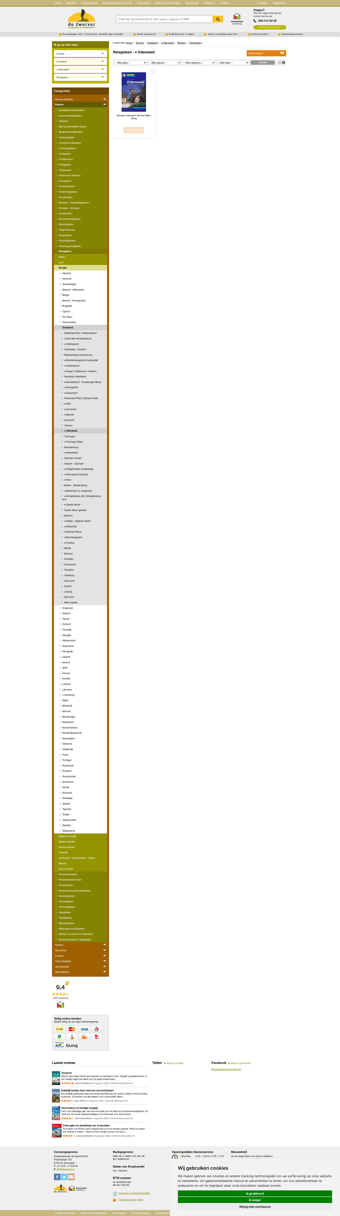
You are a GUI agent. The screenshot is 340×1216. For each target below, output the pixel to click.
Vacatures (209, 3)
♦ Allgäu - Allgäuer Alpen (77, 520)
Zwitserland (68, 830)
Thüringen (69, 436)
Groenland (68, 645)
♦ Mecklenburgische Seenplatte (81, 360)
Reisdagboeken (67, 240)
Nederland (68, 722)
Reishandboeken (67, 874)
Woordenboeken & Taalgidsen (74, 939)
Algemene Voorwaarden (94, 1213)
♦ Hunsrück (70, 409)
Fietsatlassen (65, 159)
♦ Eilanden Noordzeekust (77, 338)
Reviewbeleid (162, 1213)
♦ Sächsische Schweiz (76, 474)
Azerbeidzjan (69, 284)
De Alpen (67, 316)
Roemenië (68, 765)
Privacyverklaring (141, 1213)
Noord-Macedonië (72, 732)
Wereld (62, 863)
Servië (65, 787)
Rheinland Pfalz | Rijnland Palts (81, 398)
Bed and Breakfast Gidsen (72, 126)
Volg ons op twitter (175, 1063)
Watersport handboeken (71, 928)
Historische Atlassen (69, 175)
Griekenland (69, 640)
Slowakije (67, 798)
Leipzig (68, 591)
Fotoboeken (65, 170)
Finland (66, 624)
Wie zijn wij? (192, 3)
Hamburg (69, 575)
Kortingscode (119, 1213)
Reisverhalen (65, 885)
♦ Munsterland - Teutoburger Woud (82, 382)
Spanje (66, 803)
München (69, 596)
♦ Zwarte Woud (72, 504)
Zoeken (218, 19)
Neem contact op (271, 27)
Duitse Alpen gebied (75, 510)
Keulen (68, 586)
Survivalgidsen (66, 895)
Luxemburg (68, 694)
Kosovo (66, 673)
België (65, 294)
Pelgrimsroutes (66, 229)
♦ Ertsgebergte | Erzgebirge (78, 468)
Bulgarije (67, 305)
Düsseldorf (70, 564)
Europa (63, 267)
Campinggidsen (67, 148)
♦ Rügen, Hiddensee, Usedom (80, 371)
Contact (224, 3)
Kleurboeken (65, 197)
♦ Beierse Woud (72, 531)
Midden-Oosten (67, 841)
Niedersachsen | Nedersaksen (80, 332)
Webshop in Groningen (167, 3)
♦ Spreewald (71, 452)
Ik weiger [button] (255, 1200)
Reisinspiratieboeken (70, 879)
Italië (64, 667)
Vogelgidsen (65, 917)
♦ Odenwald (70, 430)
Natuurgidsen (65, 224)
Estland (66, 613)
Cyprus (66, 311)
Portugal (66, 760)
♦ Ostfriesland (71, 344)
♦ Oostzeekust (71, 365)
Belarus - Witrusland (73, 289)
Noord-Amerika (67, 847)
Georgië (66, 635)
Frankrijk (66, 629)
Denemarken (69, 322)
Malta (65, 700)
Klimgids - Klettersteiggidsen (73, 202)
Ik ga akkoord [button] (255, 1193)
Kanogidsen (65, 180)
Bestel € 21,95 (133, 130)
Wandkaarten (62, 966)
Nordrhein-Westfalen (75, 376)
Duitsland (67, 327)
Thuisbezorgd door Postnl (130, 1199)
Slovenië (67, 792)
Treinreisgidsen (66, 906)
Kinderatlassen (66, 186)
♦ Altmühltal (70, 526)
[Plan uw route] (71, 1177)
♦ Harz (67, 479)
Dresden (69, 558)
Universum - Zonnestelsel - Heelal (77, 857)
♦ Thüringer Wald (73, 441)
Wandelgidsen (66, 923)
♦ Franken (69, 542)
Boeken (59, 104)
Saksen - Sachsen (74, 463)
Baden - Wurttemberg (75, 485)
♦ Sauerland (70, 392)
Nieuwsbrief (143, 3)
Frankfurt (69, 569)
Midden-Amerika (67, 836)
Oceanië (63, 852)
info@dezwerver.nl (65, 1168)
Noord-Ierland (69, 727)
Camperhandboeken (69, 142)
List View (279, 62)
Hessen (68, 425)
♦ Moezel (69, 414)
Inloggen (263, 3)
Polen (65, 754)
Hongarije (67, 651)
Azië (61, 262)
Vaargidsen (64, 912)
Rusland (66, 770)
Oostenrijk (67, 749)
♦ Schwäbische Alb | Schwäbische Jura (81, 497)
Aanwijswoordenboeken (71, 110)
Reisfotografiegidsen (69, 246)
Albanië (66, 273)
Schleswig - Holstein (75, 349)
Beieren (68, 515)
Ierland (66, 662)
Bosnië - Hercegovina (74, 300)
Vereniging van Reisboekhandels (134, 1193)
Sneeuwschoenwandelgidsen (74, 890)
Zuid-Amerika (66, 868)
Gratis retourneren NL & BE (117, 3)
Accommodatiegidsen (70, 115)
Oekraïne (67, 743)
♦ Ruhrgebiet (71, 387)
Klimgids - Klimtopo (68, 208)
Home (58, 3)
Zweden (66, 825)
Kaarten (59, 944)
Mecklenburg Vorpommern (78, 354)
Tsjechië (66, 809)
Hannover (69, 580)
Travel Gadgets (63, 961)
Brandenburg (71, 447)
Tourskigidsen (66, 901)
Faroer (65, 618)
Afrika (62, 256)
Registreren (279, 3)
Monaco (66, 711)
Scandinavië (69, 776)
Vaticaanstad (69, 819)
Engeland (67, 607)
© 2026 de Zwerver (65, 1213)
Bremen (68, 553)
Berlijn (67, 548)
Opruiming (60, 950)
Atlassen (63, 121)
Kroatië (66, 678)
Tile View (283, 62)
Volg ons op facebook (240, 1063)
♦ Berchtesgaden (73, 537)
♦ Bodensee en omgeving (78, 490)
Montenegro (68, 716)
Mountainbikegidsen (69, 218)
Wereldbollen (62, 972)
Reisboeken (65, 235)
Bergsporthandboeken (70, 131)
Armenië (66, 278)
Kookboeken (65, 213)
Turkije (65, 814)
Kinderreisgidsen (67, 191)
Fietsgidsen (64, 164)
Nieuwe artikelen (64, 99)
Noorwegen (68, 738)
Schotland (67, 781)
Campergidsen (66, 137)
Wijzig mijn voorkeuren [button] (255, 1206)
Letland (66, 684)
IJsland (66, 656)
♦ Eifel (67, 403)
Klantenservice (89, 3)
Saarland (69, 420)
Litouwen (67, 689)
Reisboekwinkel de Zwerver (226, 1069)
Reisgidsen (64, 251)
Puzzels (59, 955)
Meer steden (71, 602)
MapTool (71, 3)
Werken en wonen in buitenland (75, 933)
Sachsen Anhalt (72, 458)
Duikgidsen (64, 153)
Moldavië (67, 705)
